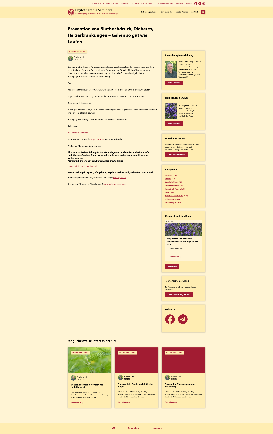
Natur (167, 192)
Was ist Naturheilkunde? (78, 133)
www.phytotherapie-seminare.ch (82, 166)
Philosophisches (171, 199)
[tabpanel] (89, 377)
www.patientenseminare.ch (115, 184)
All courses (172, 267)
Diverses (168, 179)
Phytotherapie (97, 139)
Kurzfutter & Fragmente (174, 189)
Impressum (157, 428)
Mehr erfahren (174, 83)
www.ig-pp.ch (119, 178)
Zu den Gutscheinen (176, 155)
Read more (174, 257)
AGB (113, 428)
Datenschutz (133, 428)
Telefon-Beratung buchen (179, 295)
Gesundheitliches (77, 52)
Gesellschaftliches (171, 182)
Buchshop (169, 175)
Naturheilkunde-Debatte (174, 196)
